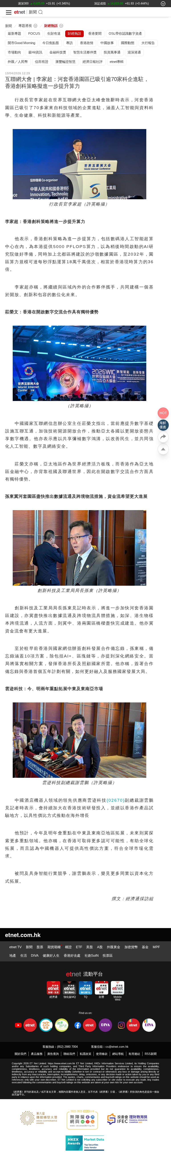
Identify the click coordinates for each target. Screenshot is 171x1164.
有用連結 (134, 1054)
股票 (40, 947)
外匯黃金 (113, 947)
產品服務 (37, 1054)
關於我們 (20, 1054)
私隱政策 (85, 1054)
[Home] (19, 12)
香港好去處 (72, 955)
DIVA (35, 955)
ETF (79, 947)
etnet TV (15, 947)
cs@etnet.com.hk (117, 1046)
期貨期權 (54, 947)
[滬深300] (23, 3)
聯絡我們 (69, 1054)
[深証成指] (100, 3)
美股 (89, 947)
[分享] (163, 437)
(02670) (116, 800)
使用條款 (102, 1054)
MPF (156, 947)
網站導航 (118, 1054)
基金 (145, 947)
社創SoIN (92, 955)
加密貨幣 (131, 947)
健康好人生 (51, 955)
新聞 (33, 12)
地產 (12, 955)
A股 (100, 947)
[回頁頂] (163, 449)
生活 (23, 955)
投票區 (108, 955)
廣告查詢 (53, 1054)
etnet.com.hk (23, 935)
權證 (68, 947)
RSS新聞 (151, 1054)
